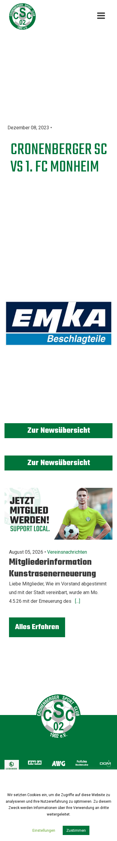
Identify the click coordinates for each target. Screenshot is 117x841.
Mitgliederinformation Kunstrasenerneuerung (52, 568)
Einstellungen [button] (43, 830)
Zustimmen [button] (76, 830)
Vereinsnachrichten (67, 552)
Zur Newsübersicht (58, 431)
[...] (77, 601)
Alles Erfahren (37, 627)
